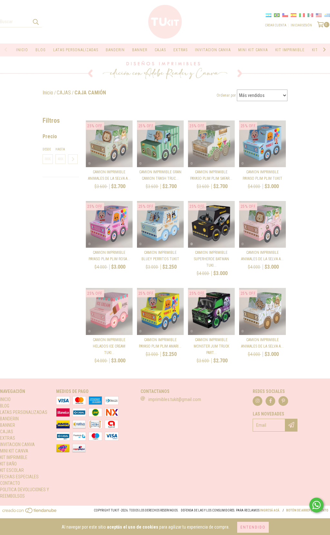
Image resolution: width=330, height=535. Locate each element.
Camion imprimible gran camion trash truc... (160, 175)
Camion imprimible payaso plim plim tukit (262, 175)
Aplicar (73, 159)
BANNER (139, 50)
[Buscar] (35, 21)
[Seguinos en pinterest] (283, 401)
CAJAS (160, 50)
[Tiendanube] (30, 512)
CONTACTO (10, 483)
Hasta (60, 149)
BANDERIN (115, 50)
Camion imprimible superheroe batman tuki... (211, 259)
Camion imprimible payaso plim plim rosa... (109, 255)
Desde (47, 149)
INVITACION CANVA (213, 50)
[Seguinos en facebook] (270, 401)
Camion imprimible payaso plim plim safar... (211, 175)
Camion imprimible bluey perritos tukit (160, 255)
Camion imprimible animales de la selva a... (109, 175)
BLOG (40, 50)
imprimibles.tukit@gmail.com (174, 399)
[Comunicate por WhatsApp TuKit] (316, 505)
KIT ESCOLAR (12, 470)
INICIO (22, 50)
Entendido (253, 527)
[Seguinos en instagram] (257, 401)
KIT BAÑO (8, 463)
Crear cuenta (275, 25)
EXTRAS (180, 50)
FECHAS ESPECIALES (19, 476)
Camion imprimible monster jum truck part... (211, 346)
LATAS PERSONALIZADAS (75, 50)
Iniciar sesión (301, 25)
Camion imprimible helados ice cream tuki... (109, 346)
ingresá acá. (270, 510)
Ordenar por (226, 95)
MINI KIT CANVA (253, 50)
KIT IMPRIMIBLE (290, 50)
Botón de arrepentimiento (307, 510)
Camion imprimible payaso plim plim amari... (160, 343)
